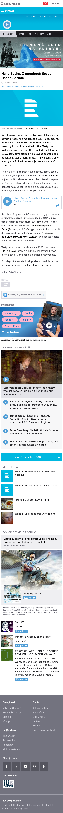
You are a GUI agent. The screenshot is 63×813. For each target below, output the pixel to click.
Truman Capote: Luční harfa (32, 499)
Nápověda (38, 712)
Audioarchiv (44, 16)
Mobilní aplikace (11, 749)
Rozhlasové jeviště (11, 86)
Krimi (27, 313)
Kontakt (37, 725)
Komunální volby (12, 712)
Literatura (8, 34)
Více (51, 34)
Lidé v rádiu (39, 716)
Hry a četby (10, 313)
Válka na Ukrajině (12, 708)
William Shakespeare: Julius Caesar (36, 485)
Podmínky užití (36, 805)
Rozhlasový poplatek (44, 730)
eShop (6, 721)
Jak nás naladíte (41, 708)
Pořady (39, 34)
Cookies (6, 805)
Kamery (58, 16)
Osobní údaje (19, 805)
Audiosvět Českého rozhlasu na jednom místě (23, 340)
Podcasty (8, 744)
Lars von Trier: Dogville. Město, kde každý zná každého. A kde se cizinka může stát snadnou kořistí (29, 391)
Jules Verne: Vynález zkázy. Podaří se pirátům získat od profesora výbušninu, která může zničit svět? (33, 404)
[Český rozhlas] (10, 3)
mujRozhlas (8, 304)
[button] (57, 205)
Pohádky (8, 319)
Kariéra (36, 721)
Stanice (7, 716)
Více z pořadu (12, 467)
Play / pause (7, 201)
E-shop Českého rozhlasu (20, 532)
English (49, 805)
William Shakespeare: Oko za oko (35, 513)
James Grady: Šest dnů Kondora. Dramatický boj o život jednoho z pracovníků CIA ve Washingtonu (30, 419)
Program (30, 16)
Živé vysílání (10, 326)
